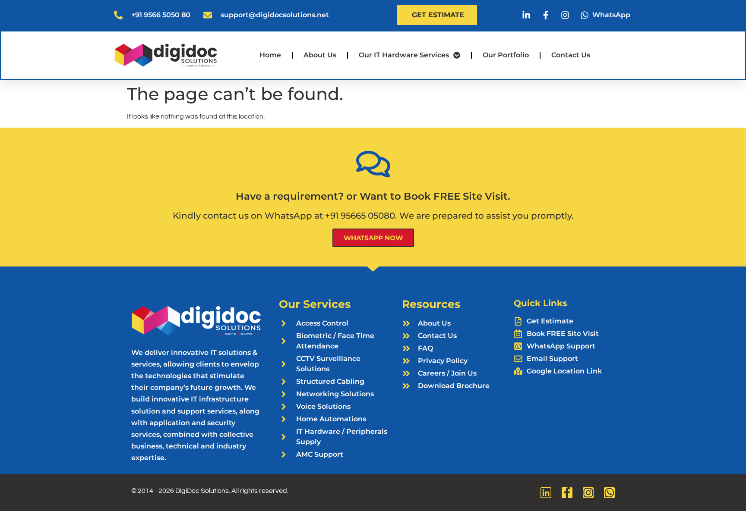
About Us (319, 55)
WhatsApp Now (373, 238)
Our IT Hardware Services (404, 55)
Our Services (315, 304)
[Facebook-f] (567, 492)
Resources (431, 304)
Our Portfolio (506, 55)
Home (270, 55)
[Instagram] (588, 492)
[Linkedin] (546, 492)
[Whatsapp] (609, 492)
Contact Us (570, 55)
